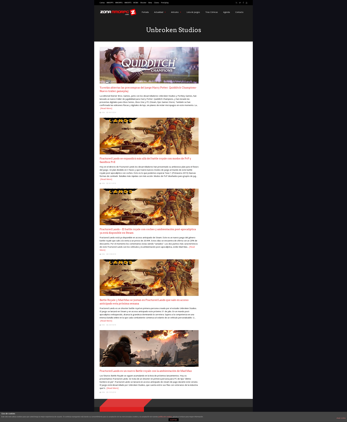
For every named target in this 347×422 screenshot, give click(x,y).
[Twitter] (240, 2)
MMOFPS (110, 2)
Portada (145, 12)
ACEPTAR (173, 420)
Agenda (226, 12)
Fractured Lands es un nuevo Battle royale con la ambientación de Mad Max (146, 371)
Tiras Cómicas (211, 12)
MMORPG (119, 2)
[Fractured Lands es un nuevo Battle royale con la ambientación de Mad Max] (149, 366)
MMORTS (128, 2)
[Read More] (106, 108)
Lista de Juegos (193, 12)
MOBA (135, 2)
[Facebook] (243, 2)
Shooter (143, 2)
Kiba (103, 112)
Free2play (165, 2)
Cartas (102, 2)
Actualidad (158, 12)
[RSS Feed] (236, 2)
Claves (156, 2)
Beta (150, 2)
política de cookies (165, 417)
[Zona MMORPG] (118, 15)
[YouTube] (246, 2)
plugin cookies (341, 418)
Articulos (175, 12)
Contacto (239, 12)
